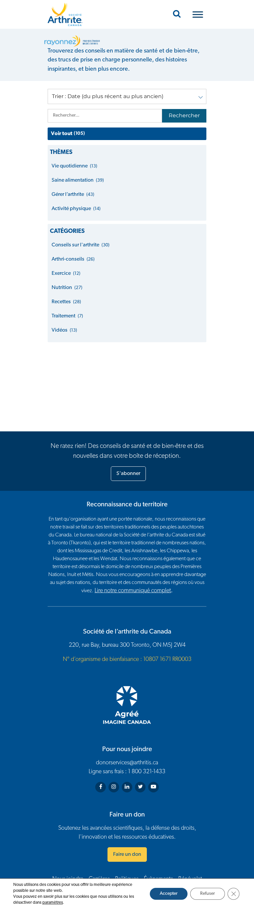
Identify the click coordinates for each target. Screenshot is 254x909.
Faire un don (127, 854)
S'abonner (128, 473)
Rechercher (184, 115)
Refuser (207, 893)
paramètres (52, 902)
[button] (127, 96)
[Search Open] (177, 14)
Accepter (169, 893)
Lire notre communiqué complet (133, 591)
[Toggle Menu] (197, 14)
